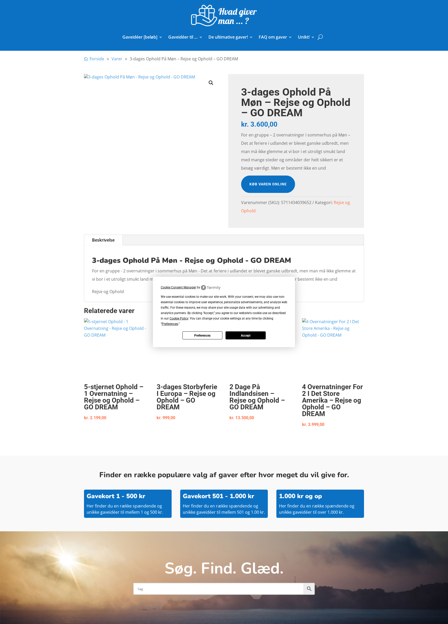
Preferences (202, 335)
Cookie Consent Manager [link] (178, 287)
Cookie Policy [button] (179, 318)
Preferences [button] (170, 324)
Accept (245, 335)
